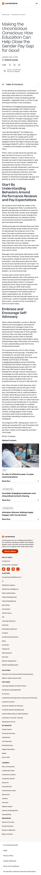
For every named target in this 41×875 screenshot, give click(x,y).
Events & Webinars (8, 830)
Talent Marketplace (9, 601)
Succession (6, 609)
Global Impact (7, 807)
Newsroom (6, 795)
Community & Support (10, 565)
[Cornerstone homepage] (20, 537)
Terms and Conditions (11, 866)
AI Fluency (5, 694)
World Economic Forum (14, 367)
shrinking (28, 118)
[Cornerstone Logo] (9, 3)
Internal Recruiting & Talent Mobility (15, 714)
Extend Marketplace (9, 665)
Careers (5, 799)
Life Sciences (7, 741)
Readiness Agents (8, 585)
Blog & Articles (7, 834)
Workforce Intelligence (10, 589)
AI (2, 581)
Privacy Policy (8, 856)
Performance (7, 613)
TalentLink (5, 649)
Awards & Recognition (10, 810)
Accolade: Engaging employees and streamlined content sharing (17, 488)
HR (3, 617)
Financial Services (8, 733)
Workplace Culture (18, 15)
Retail (4, 753)
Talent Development (9, 597)
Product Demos (7, 826)
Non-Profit (6, 757)
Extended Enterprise (9, 629)
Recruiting (6, 605)
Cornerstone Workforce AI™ (12, 577)
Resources (6, 15)
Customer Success (9, 775)
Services (5, 657)
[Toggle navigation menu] (36, 3)
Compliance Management (11, 690)
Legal (5, 850)
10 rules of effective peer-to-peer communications (15, 444)
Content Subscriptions (10, 637)
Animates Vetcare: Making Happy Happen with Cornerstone (19, 507)
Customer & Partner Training (12, 718)
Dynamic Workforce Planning (12, 706)
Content (5, 633)
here (9, 432)
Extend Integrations (9, 661)
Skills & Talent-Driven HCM (11, 678)
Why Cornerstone (8, 767)
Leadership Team (8, 771)
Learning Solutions (8, 621)
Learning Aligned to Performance (14, 686)
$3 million (31, 134)
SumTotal (5, 645)
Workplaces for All (8, 722)
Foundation (6, 787)
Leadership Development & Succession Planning (19, 698)
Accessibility (6, 814)
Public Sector (7, 729)
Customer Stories (8, 779)
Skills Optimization (8, 593)
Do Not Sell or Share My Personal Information (19, 872)
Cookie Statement (9, 861)
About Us (5, 783)
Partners (5, 803)
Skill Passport (7, 653)
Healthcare (6, 737)
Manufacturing (7, 745)
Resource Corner (8, 822)
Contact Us (6, 561)
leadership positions (12, 362)
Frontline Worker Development (13, 710)
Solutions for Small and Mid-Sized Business (17, 674)
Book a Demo (10, 551)
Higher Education (8, 749)
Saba (4, 641)
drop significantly (17, 357)
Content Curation (8, 702)
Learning (5, 625)
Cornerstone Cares (9, 791)
